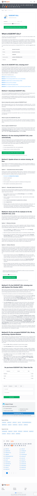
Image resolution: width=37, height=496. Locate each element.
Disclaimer (19, 494)
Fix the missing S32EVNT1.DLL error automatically (13, 78)
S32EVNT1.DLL (8, 452)
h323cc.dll (8, 433)
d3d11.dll (13, 433)
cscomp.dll (4, 433)
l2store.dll (15, 431)
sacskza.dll (23, 456)
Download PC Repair (18, 413)
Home (3, 10)
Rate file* (5, 386)
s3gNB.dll (7, 454)
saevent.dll (23, 469)
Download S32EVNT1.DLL (9, 76)
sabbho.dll (7, 469)
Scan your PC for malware (9, 82)
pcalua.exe (9, 424)
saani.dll (6, 467)
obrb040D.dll (18, 433)
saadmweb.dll (8, 463)
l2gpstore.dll (10, 431)
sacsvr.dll (23, 458)
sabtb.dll (23, 448)
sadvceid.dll (23, 463)
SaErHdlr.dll (23, 467)
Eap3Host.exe (4, 424)
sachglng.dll (23, 450)
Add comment (11, 397)
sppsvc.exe (20, 424)
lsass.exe (19, 422)
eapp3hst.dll (31, 431)
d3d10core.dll (26, 431)
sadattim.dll (23, 461)
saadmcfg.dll (7, 461)
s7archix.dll (7, 458)
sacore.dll (23, 452)
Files (6, 10)
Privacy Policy (25, 155)
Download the (11, 176)
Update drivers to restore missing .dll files (12, 80)
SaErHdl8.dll (23, 465)
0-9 (3, 5)
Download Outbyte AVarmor (9, 277)
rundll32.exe (26, 424)
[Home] (6, 2)
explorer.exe (9, 422)
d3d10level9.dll (4, 431)
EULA (22, 155)
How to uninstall (24, 494)
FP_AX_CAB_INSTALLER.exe (26, 422)
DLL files (3, 489)
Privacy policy (15, 494)
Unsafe (18, 371)
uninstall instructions (18, 155)
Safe (28, 371)
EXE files (14, 488)
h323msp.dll (20, 431)
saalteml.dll (7, 465)
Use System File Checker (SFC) (10, 84)
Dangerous (8, 371)
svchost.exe (4, 422)
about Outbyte (13, 155)
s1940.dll (7, 448)
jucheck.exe (14, 422)
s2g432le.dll (7, 450)
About (26, 488)
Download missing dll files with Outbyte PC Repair (13, 152)
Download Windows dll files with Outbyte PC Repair (15, 27)
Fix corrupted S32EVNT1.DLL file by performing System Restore (16, 86)
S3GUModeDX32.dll (9, 456)
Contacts (14, 489)
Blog (25, 489)
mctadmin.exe (15, 424)
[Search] (31, 1)
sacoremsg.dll (24, 454)
